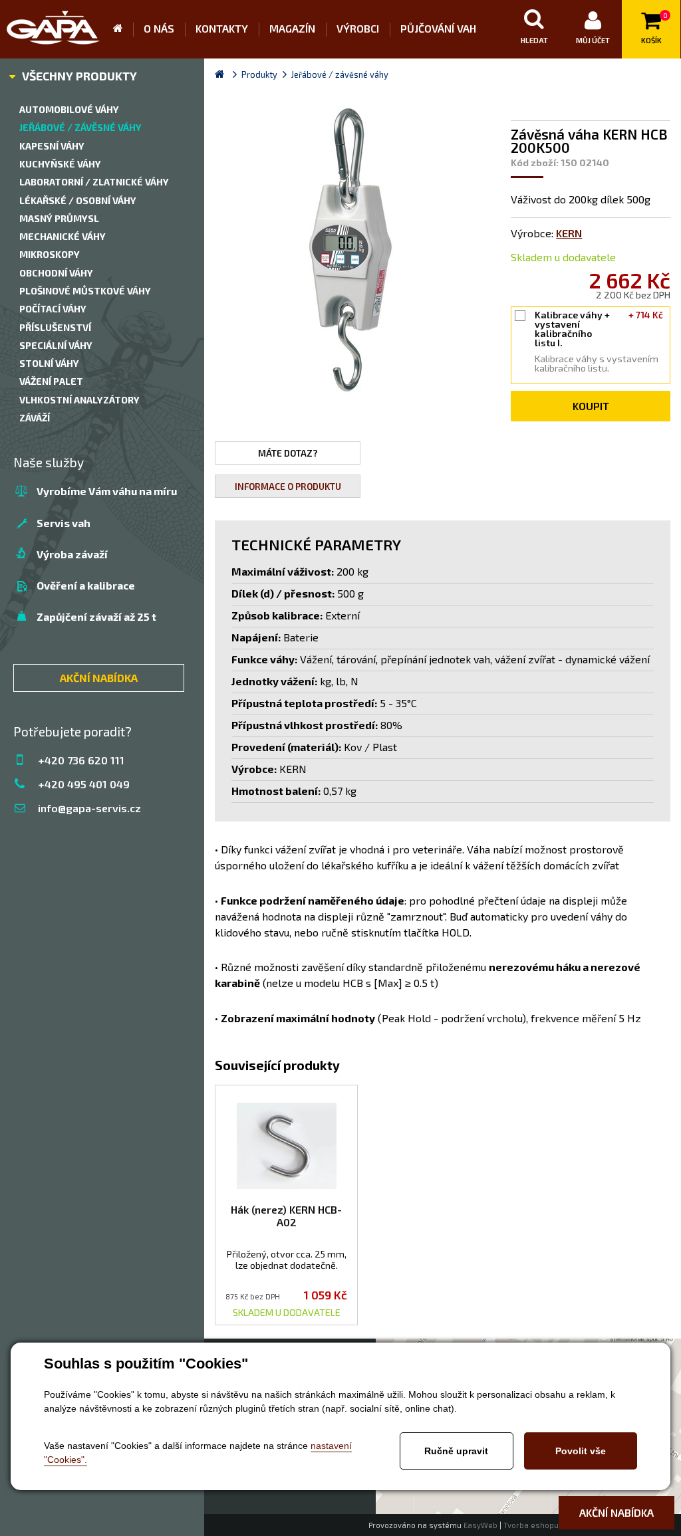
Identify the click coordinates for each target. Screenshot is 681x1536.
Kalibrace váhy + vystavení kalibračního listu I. (599, 329)
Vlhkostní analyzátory (79, 399)
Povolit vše (580, 1451)
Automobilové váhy (69, 109)
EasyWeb (480, 1525)
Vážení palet (51, 381)
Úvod (123, 29)
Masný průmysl (59, 218)
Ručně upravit (456, 1451)
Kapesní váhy (51, 146)
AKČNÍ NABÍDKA (99, 677)
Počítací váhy (52, 308)
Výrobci (358, 28)
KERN (569, 233)
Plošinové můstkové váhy (85, 290)
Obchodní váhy (56, 272)
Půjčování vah (438, 28)
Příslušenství (55, 327)
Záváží (34, 417)
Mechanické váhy (62, 236)
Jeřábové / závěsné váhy (80, 127)
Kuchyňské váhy (60, 163)
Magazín (292, 28)
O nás (159, 28)
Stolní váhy (49, 363)
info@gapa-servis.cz (89, 808)
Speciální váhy (55, 345)
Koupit (591, 405)
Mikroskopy (49, 254)
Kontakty (222, 28)
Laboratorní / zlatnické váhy (94, 181)
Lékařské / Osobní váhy (77, 200)
